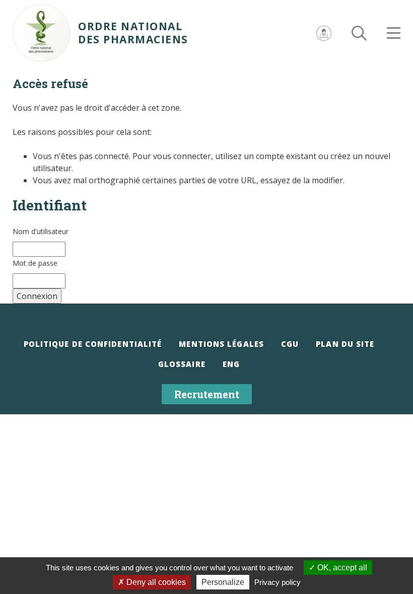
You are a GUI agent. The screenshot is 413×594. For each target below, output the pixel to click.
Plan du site (345, 344)
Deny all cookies (155, 582)
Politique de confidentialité (93, 344)
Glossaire (181, 364)
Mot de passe (35, 263)
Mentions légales (221, 344)
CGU (290, 344)
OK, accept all (341, 567)
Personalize (222, 582)
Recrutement (206, 394)
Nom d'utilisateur (40, 231)
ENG (231, 364)
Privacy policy (277, 582)
